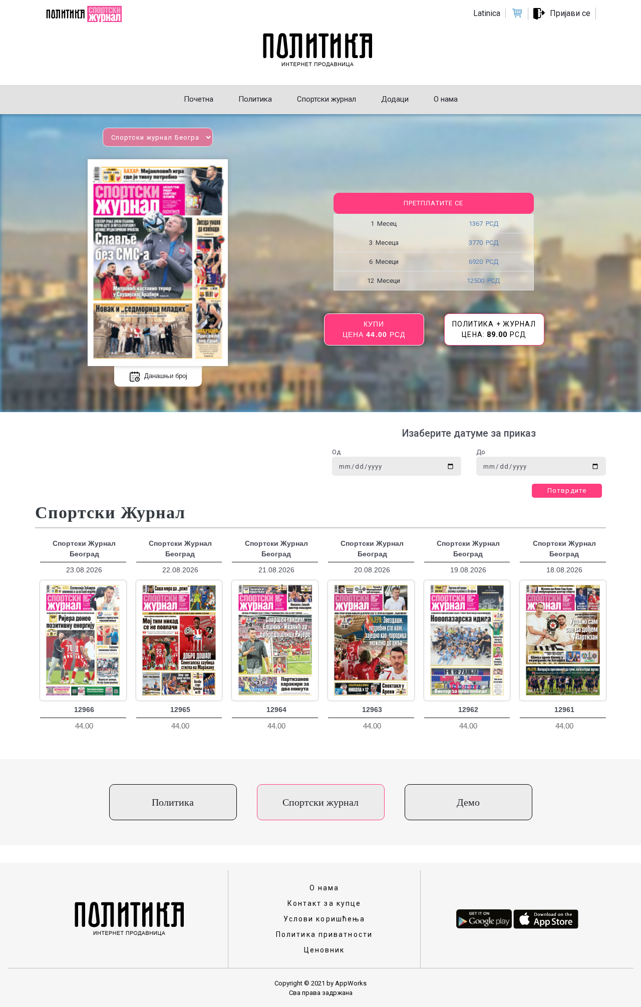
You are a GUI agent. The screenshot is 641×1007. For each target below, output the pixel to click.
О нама (324, 888)
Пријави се (570, 13)
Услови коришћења (324, 919)
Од (336, 452)
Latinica (486, 13)
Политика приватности (324, 934)
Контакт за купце (324, 903)
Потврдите (566, 490)
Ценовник (324, 950)
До (480, 452)
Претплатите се (433, 203)
